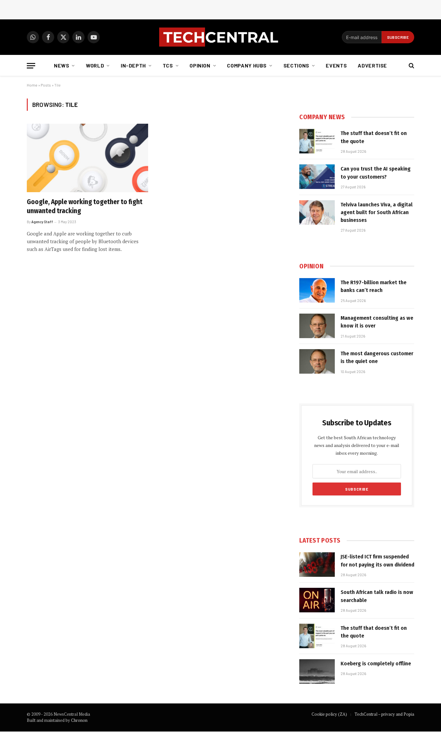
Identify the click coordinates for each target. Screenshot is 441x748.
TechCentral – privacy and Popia (384, 714)
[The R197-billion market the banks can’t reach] (317, 290)
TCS (168, 65)
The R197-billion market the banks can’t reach (373, 286)
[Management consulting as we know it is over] (317, 326)
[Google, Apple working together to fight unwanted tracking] (87, 158)
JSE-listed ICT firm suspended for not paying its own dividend (377, 560)
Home (32, 85)
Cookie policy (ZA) (329, 714)
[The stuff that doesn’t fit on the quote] (317, 141)
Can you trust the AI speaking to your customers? (376, 172)
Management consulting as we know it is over (377, 322)
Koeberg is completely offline (376, 663)
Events (336, 65)
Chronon (79, 720)
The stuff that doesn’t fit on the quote (374, 137)
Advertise (372, 65)
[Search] (410, 65)
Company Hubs (247, 65)
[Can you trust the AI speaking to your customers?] (317, 176)
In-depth (133, 65)
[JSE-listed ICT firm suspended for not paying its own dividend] (317, 564)
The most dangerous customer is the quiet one (377, 357)
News (61, 65)
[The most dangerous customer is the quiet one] (317, 361)
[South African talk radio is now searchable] (317, 600)
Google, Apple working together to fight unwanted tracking (84, 206)
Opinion (200, 65)
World (95, 65)
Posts (46, 85)
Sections (296, 65)
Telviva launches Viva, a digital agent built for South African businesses (377, 212)
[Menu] (31, 65)
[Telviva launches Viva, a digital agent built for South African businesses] (317, 212)
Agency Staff (42, 222)
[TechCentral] (220, 37)
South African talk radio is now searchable (377, 596)
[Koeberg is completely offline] (317, 671)
